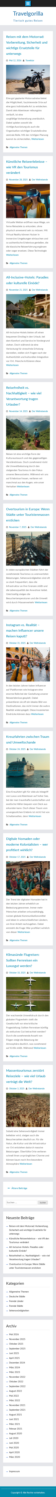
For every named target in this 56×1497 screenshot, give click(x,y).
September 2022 (17, 1386)
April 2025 (14, 1358)
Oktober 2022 (16, 1382)
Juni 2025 (14, 1353)
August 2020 (15, 1433)
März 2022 (14, 1400)
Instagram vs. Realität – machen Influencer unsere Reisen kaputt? (25, 630)
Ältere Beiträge (19, 1188)
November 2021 (17, 1405)
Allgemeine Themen (18, 147)
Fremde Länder (16, 1301)
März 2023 (14, 1372)
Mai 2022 (14, 1396)
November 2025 (17, 1339)
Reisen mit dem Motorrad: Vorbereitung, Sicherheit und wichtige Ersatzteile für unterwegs (28, 1230)
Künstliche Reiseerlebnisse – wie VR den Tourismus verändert (26, 167)
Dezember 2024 (17, 1363)
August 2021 (15, 1415)
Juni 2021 (14, 1419)
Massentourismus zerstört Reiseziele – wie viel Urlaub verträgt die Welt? (25, 1076)
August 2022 (15, 1391)
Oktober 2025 (16, 1344)
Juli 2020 (13, 1438)
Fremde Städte (16, 1306)
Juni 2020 (14, 1443)
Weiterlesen (37, 139)
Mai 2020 (14, 1448)
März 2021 (14, 1424)
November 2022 (17, 1377)
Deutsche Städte (17, 1296)
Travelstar (30, 61)
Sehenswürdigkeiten (19, 1311)
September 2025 (17, 1349)
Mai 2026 (14, 1334)
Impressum (14, 1471)
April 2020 (14, 1452)
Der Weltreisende (40, 180)
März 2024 (14, 1367)
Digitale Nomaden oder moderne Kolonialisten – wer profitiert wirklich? (27, 844)
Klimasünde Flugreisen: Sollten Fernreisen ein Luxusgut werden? (22, 960)
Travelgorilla (28, 14)
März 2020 (14, 1457)
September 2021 (17, 1410)
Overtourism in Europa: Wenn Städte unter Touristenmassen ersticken (28, 515)
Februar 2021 (15, 1429)
